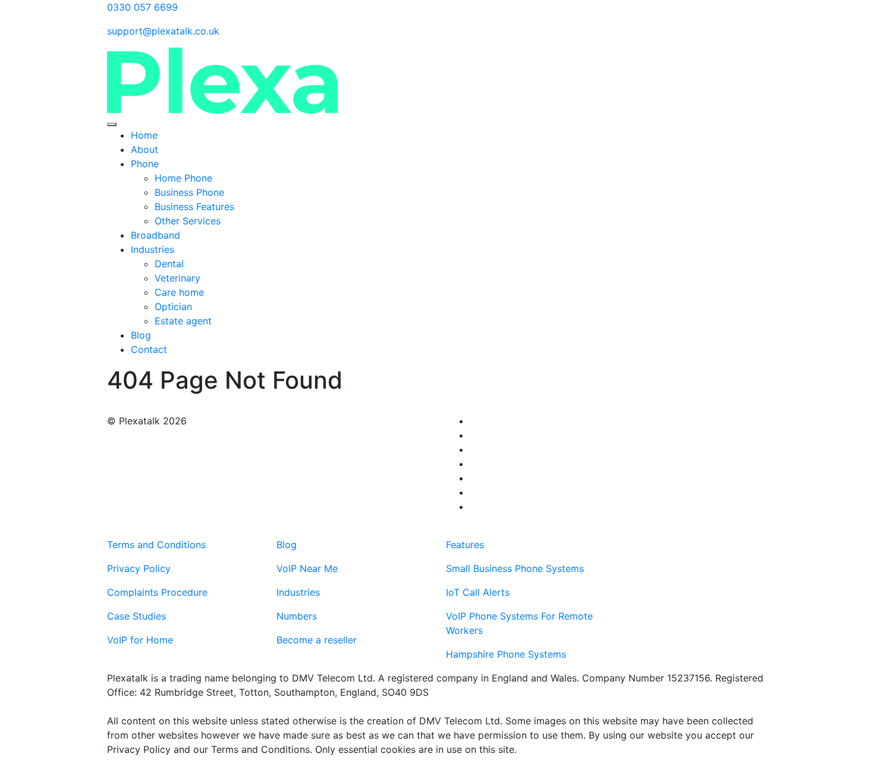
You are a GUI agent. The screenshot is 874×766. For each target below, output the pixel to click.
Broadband (155, 235)
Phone (145, 164)
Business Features (194, 206)
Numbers (296, 616)
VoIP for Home (140, 640)
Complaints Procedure (157, 592)
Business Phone (189, 192)
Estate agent (185, 321)
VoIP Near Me (307, 568)
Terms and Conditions (156, 545)
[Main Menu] (112, 124)
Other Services (188, 221)
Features (465, 545)
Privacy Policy (139, 568)
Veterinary (177, 278)
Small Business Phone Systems (515, 568)
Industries (152, 249)
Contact (149, 349)
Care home (181, 292)
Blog (141, 335)
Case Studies (136, 616)
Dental (169, 264)
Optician (175, 306)
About (144, 149)
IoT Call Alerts (478, 592)
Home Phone (183, 178)
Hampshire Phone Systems (506, 654)
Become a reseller (316, 640)
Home (144, 135)
